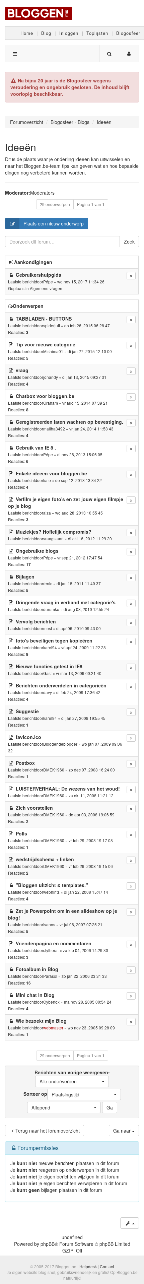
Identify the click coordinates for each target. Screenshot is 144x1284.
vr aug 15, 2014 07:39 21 (85, 403)
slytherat (51, 950)
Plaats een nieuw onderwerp (53, 223)
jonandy (50, 377)
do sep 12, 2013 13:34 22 (78, 480)
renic (47, 583)
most (47, 628)
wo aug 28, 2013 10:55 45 (79, 513)
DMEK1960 (53, 769)
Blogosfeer (128, 33)
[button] (72, 1081)
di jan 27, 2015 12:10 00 (90, 351)
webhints (51, 892)
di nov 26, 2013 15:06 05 (79, 454)
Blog (46, 33)
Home (26, 33)
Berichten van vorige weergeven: (72, 1077)
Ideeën (20, 147)
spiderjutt (51, 325)
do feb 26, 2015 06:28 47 (87, 325)
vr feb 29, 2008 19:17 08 (91, 840)
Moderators (42, 192)
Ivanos (49, 924)
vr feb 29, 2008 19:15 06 (91, 866)
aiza (47, 513)
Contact (107, 1266)
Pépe (48, 281)
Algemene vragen (46, 288)
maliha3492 (54, 428)
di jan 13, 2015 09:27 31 (84, 377)
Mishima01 (53, 351)
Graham (50, 403)
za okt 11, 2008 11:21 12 (91, 795)
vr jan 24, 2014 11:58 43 (91, 428)
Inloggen (68, 33)
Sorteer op (51, 1094)
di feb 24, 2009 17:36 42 (78, 692)
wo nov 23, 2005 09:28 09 (91, 1027)
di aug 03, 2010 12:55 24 (86, 609)
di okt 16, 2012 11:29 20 (90, 538)
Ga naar (122, 1130)
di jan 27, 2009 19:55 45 (83, 718)
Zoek (129, 241)
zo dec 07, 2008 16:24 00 (92, 769)
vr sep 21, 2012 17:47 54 (79, 557)
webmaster (53, 1027)
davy (47, 692)
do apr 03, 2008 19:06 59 (92, 814)
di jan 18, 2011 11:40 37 (79, 583)
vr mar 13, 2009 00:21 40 (78, 673)
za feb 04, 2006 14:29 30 (85, 950)
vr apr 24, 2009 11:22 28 (83, 647)
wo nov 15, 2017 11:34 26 (80, 281)
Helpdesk (88, 1266)
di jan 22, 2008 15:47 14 (86, 892)
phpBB (48, 1243)
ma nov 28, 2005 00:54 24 (88, 1002)
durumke (51, 609)
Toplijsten (97, 33)
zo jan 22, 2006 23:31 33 (84, 976)
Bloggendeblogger (60, 744)
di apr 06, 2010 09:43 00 (78, 628)
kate (47, 480)
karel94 (50, 647)
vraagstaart (53, 538)
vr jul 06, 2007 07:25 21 (81, 924)
